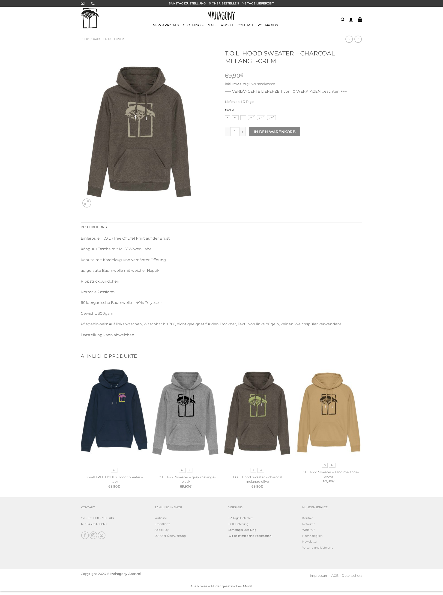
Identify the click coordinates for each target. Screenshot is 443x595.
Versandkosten (263, 84)
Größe (229, 110)
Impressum (319, 576)
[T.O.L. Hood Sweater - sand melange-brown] (328, 412)
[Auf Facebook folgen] (85, 535)
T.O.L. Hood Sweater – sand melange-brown (329, 474)
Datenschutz (352, 576)
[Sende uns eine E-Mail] (101, 535)
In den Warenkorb (275, 132)
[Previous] (81, 430)
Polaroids (267, 25)
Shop (85, 39)
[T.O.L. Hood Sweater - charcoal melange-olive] (257, 415)
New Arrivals (166, 25)
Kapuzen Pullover (108, 39)
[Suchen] (342, 19)
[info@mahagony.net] (83, 3)
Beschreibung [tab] (94, 227)
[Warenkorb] (360, 19)
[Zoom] (86, 202)
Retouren (308, 524)
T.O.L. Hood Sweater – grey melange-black (186, 479)
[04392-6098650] (93, 3)
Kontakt (308, 518)
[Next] (362, 430)
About (227, 25)
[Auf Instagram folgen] (93, 535)
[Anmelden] (351, 19)
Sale (212, 25)
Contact (245, 25)
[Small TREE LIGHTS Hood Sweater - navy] (114, 415)
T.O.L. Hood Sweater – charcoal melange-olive (257, 479)
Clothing (192, 25)
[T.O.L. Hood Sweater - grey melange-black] (185, 415)
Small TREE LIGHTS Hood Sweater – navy (114, 479)
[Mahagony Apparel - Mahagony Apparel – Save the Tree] (90, 18)
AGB (335, 576)
